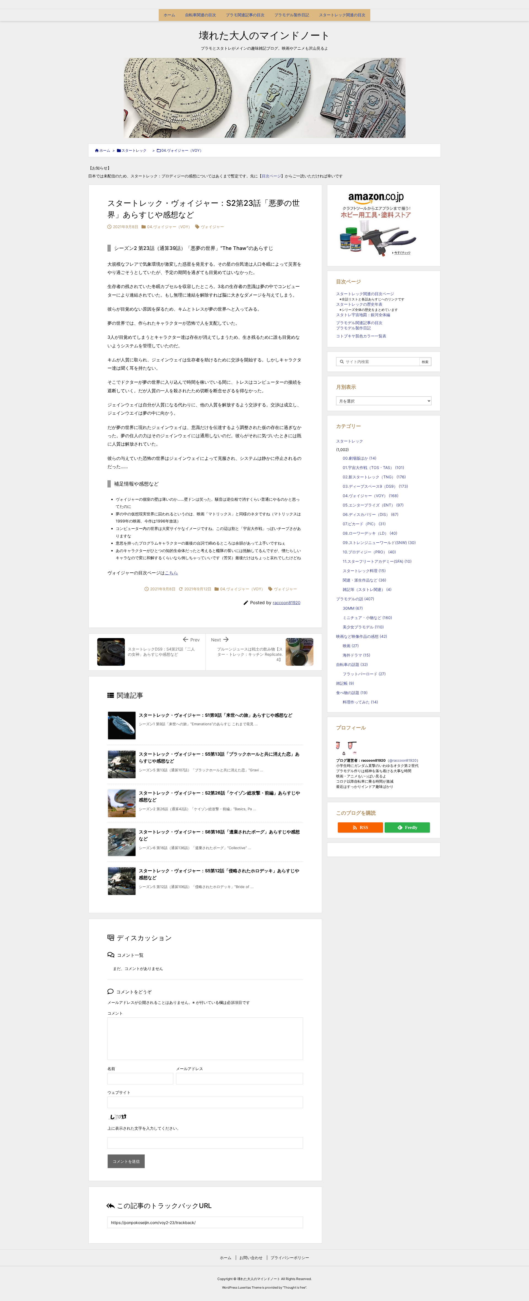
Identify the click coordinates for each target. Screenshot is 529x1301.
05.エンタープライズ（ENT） (373, 505)
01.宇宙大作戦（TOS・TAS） (373, 467)
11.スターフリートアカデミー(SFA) (377, 561)
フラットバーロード (364, 673)
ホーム (104, 150)
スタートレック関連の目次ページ (365, 293)
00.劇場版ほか (359, 458)
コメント (115, 1013)
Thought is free (294, 1287)
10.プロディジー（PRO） (369, 552)
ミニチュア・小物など (367, 617)
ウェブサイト (119, 1092)
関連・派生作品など (364, 580)
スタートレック (136, 150)
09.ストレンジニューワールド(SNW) (379, 542)
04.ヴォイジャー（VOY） (182, 150)
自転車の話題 (352, 664)
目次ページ (271, 176)
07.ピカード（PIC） (364, 523)
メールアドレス (189, 1068)
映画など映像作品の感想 (361, 636)
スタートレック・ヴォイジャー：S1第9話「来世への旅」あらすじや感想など (215, 715)
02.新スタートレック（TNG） (374, 476)
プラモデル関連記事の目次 (359, 322)
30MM (353, 608)
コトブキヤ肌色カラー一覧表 (361, 336)
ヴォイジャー (212, 226)
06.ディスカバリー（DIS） (370, 514)
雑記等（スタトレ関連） (367, 589)
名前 (111, 1068)
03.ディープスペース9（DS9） (375, 486)
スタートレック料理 (364, 570)
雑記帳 (345, 683)
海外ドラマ (356, 655)
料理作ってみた (360, 702)
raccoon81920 (286, 602)
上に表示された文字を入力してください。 (144, 1128)
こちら (171, 572)
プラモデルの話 (355, 598)
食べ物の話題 (352, 692)
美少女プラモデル (363, 627)
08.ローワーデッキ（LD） (370, 533)
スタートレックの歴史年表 (359, 304)
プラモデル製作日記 (353, 328)
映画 (351, 645)
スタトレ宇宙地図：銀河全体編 (363, 314)
